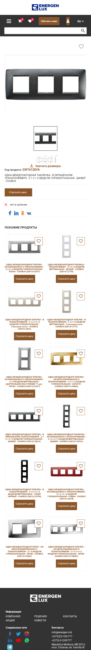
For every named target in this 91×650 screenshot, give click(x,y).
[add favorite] (81, 47)
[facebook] (10, 634)
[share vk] (29, 213)
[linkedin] (10, 640)
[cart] (20, 21)
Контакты (70, 616)
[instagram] (27, 634)
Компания (13, 616)
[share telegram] (10, 647)
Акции (10, 620)
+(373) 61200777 (62, 640)
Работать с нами (49, 21)
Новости (40, 620)
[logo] (45, 7)
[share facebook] (10, 213)
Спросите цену (18, 192)
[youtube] (18, 640)
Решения (40, 616)
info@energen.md (62, 632)
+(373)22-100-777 (62, 636)
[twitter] (18, 634)
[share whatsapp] (27, 640)
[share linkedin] (16, 213)
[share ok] (22, 213)
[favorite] (30, 21)
